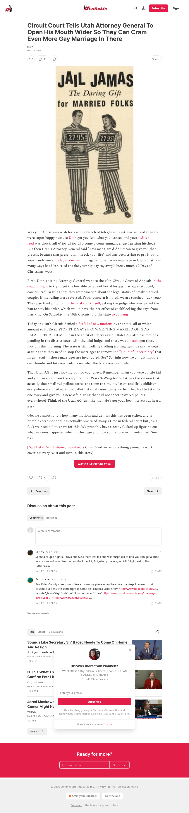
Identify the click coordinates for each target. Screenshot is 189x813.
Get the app (112, 796)
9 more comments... (39, 613)
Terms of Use (112, 710)
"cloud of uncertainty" (136, 352)
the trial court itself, (85, 303)
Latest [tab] (41, 632)
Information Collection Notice (93, 713)
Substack (76, 805)
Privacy (101, 786)
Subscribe (158, 8)
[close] (130, 650)
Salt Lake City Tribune (47, 447)
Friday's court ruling (70, 260)
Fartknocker (43, 579)
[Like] (31, 59)
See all (34, 731)
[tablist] (43, 517)
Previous (41, 491)
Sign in (177, 8)
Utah (72, 237)
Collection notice (128, 786)
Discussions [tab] (56, 632)
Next (150, 491)
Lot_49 (39, 552)
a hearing (134, 340)
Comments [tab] (36, 517)
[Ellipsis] (160, 552)
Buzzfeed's (75, 447)
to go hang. (120, 314)
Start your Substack (84, 796)
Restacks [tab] (51, 517)
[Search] (135, 8)
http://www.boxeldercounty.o (137, 588)
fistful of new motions (95, 324)
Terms (111, 786)
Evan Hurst (49, 656)
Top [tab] (32, 632)
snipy (30, 47)
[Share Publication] (143, 8)
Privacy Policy (122, 713)
